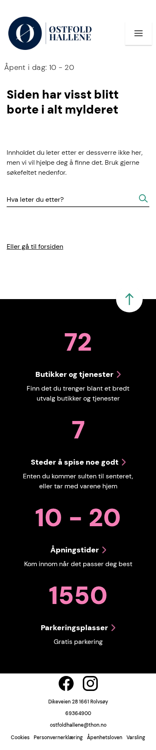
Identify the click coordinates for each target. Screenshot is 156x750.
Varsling (135, 737)
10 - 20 (39, 67)
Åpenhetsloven (104, 737)
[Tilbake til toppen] (129, 299)
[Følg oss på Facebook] (66, 683)
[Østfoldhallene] (49, 33)
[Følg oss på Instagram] (90, 683)
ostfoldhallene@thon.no (78, 725)
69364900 (78, 713)
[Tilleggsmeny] (138, 33)
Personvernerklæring (58, 737)
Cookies (20, 737)
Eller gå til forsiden (35, 246)
